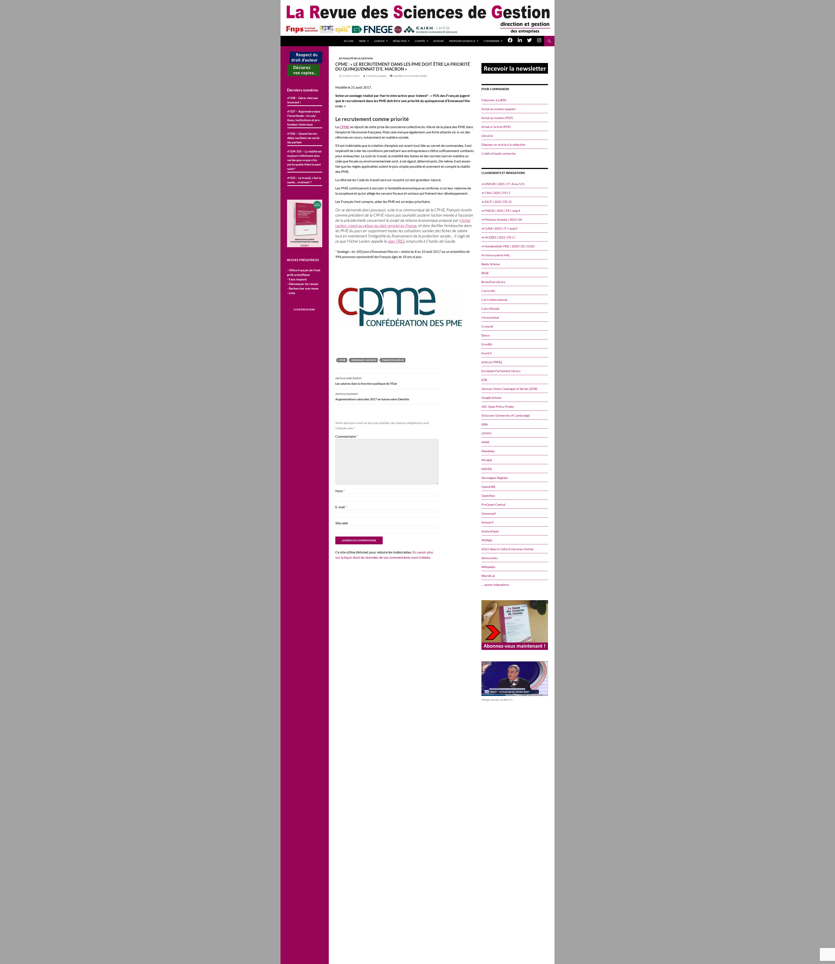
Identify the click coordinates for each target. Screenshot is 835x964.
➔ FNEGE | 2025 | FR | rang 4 (500, 210)
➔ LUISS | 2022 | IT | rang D (499, 228)
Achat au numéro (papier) (498, 109)
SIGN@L (487, 540)
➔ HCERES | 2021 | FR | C (498, 237)
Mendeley (488, 451)
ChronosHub (490, 317)
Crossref (487, 326)
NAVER (486, 469)
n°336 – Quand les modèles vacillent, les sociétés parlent (303, 138)
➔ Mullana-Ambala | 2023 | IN (501, 219)
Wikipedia (488, 567)
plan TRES (396, 241)
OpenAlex (488, 495)
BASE (485, 273)
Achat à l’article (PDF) (496, 127)
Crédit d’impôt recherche (498, 153)
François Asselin (393, 360)
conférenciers (304, 309)
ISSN (484, 424)
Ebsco (485, 335)
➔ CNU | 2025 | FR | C (496, 193)
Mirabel (486, 460)
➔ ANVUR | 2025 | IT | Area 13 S (502, 184)
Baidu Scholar (490, 264)
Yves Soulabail (376, 76)
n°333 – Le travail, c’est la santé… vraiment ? (304, 180)
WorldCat (488, 576)
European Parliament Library (501, 371)
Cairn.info (488, 291)
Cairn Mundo (490, 308)
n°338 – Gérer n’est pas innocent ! (302, 100)
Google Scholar (491, 397)
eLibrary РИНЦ (491, 362)
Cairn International (494, 299)
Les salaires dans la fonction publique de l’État (366, 381)
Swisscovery (489, 558)
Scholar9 (487, 522)
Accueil (349, 41)
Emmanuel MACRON (364, 360)
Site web (341, 523)
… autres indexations (495, 584)
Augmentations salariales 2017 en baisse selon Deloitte (372, 396)
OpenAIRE (488, 487)
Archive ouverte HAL (495, 255)
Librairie (487, 135)
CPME (344, 127)
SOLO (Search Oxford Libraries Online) (507, 549)
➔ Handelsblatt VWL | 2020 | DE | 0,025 (508, 246)
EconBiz (486, 344)
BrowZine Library (493, 282)
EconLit (486, 353)
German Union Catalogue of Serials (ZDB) (509, 389)
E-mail (341, 507)
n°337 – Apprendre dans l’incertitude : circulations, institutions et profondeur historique (304, 117)
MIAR (485, 442)
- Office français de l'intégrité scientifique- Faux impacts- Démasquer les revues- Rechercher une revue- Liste (304, 281)
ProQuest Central (493, 504)
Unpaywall (488, 513)
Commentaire (346, 436)
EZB (484, 380)
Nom (340, 491)
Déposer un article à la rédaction (503, 144)
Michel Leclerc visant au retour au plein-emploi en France (402, 223)
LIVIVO (486, 433)
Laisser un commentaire (410, 76)
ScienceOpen (490, 531)
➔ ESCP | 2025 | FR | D (496, 202)
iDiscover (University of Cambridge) (505, 415)
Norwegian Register (494, 478)
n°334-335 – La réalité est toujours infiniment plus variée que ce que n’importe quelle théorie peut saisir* (304, 160)
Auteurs (438, 41)
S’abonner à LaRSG (493, 100)
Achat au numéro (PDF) (497, 118)
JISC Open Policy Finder (497, 406)
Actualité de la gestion (356, 58)
